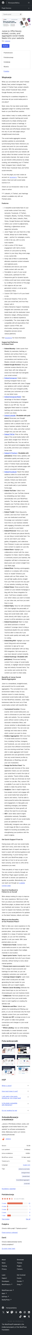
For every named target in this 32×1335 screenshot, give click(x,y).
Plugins (19, 1266)
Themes (19, 1263)
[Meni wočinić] (29, 2)
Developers (5, 1281)
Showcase (20, 1260)
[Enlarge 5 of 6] (28, 1057)
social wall (27, 1183)
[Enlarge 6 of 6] (28, 1068)
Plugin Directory (6, 8)
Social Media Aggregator (23, 1180)
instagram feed (26, 1172)
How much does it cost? (10, 1091)
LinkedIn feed (26, 1176)
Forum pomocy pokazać (10, 1232)
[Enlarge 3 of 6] (13, 1068)
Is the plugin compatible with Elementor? (9, 1104)
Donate (20, 1281)
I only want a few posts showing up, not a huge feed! (11, 1097)
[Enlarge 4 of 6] (28, 1046)
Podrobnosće (8, 53)
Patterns (19, 1269)
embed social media (24, 1169)
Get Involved (21, 1275)
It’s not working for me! (9, 1110)
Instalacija (7, 62)
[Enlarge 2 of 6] (13, 1057)
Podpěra (6, 71)
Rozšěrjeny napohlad (9, 1189)
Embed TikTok (9, 434)
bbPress (5, 1296)
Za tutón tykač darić (8, 1248)
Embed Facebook (10, 472)
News (4, 1263)
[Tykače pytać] (20, 14)
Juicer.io (7, 41)
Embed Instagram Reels (12, 397)
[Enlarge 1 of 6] (13, 1046)
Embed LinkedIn (9, 415)
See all (28, 1219)
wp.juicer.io (13, 177)
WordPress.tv (7, 1284)
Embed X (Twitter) (10, 453)
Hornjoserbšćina (11, 1308)
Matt (4, 1293)
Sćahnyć (5, 46)
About (4, 1260)
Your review (5, 1219)
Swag (19, 1284)
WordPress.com (8, 1290)
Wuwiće (6, 67)
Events (19, 1278)
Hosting (4, 1266)
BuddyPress (6, 1300)
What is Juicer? (7, 1086)
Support (4, 1278)
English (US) (26, 1165)
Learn (3, 1275)
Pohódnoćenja (8, 57)
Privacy (4, 1269)
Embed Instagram (10, 378)
